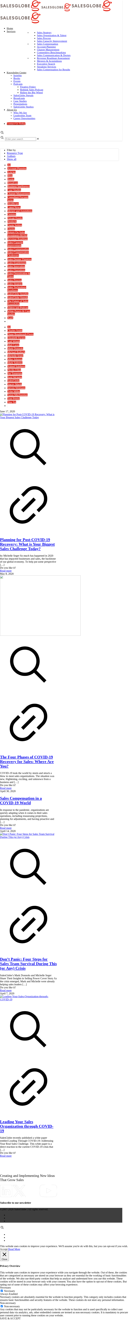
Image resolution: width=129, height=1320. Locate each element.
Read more (6, 570)
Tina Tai (11, 402)
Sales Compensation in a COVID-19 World (21, 800)
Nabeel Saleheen (16, 366)
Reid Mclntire (14, 377)
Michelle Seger (15, 355)
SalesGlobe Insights (17, 293)
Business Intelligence (18, 186)
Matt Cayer (13, 345)
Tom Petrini (13, 398)
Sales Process (14, 280)
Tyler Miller (13, 391)
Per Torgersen (14, 373)
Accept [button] (4, 1249)
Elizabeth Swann (16, 337)
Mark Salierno (15, 362)
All (9, 165)
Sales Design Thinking (19, 259)
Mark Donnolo (15, 348)
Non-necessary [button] (8, 1303)
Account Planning (17, 168)
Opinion (11, 214)
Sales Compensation (18, 249)
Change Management (18, 193)
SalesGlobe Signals (17, 297)
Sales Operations (16, 270)
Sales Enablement (16, 262)
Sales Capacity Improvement (15, 244)
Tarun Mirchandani (17, 395)
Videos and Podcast (17, 307)
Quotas (11, 228)
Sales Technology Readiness (16, 289)
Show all (11, 159)
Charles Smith (14, 330)
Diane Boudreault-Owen (20, 334)
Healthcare (13, 203)
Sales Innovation (16, 266)
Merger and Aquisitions (19, 210)
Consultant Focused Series (17, 199)
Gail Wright (13, 341)
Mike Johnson (14, 359)
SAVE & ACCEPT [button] (10, 1318)
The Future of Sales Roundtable (17, 303)
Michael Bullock (16, 352)
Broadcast (12, 183)
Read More (14, 1249)
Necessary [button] (5, 1287)
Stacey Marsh (14, 384)
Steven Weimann (16, 387)
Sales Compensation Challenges (18, 254)
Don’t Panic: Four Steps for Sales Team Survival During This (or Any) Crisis (28, 963)
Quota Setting (14, 225)
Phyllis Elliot (14, 370)
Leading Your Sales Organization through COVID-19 (26, 1126)
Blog (10, 175)
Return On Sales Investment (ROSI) (17, 234)
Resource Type (15, 153)
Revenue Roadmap (17, 238)
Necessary (9, 1290)
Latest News (14, 207)
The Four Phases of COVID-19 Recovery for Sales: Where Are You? (27, 761)
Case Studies (14, 190)
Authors (11, 156)
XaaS (10, 317)
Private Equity (15, 218)
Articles (11, 172)
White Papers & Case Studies (18, 313)
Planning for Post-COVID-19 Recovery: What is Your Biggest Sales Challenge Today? (27, 544)
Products (12, 221)
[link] (38, 138)
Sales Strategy (14, 283)
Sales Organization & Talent (18, 275)
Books (10, 179)
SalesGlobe (13, 380)
